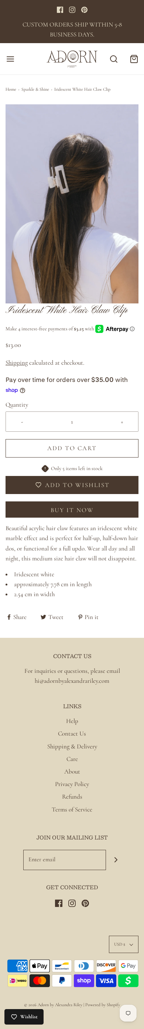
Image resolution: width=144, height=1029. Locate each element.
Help (72, 721)
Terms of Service (72, 809)
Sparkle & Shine (35, 89)
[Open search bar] (113, 59)
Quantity (17, 405)
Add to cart (72, 448)
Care (72, 759)
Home (11, 89)
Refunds (72, 796)
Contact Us (72, 733)
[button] (72, 203)
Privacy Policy (72, 784)
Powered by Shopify (102, 1004)
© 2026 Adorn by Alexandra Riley (53, 1004)
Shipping (17, 362)
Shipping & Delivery (72, 746)
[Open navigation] (10, 59)
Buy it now (72, 510)
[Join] (116, 860)
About (72, 771)
